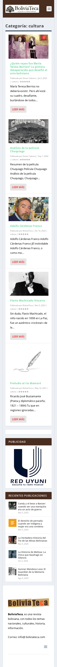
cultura (15, 81)
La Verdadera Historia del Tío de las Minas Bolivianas (32, 539)
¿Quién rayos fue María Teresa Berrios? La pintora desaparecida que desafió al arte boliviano (28, 68)
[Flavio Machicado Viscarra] (28, 284)
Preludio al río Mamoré (25, 383)
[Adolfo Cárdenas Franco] (28, 209)
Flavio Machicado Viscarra (27, 300)
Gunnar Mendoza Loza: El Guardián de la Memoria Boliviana (32, 572)
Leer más (18, 109)
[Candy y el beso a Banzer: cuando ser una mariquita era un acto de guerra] (12, 506)
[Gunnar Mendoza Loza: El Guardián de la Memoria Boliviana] (12, 571)
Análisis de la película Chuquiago (24, 149)
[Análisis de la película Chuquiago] (28, 131)
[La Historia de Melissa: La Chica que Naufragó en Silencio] (12, 554)
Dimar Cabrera (29, 78)
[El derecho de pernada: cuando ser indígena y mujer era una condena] (12, 523)
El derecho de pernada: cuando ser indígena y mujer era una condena (30, 523)
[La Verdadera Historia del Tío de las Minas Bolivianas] (12, 540)
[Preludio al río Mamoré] (28, 362)
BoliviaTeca (28, 230)
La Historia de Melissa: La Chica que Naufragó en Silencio (32, 554)
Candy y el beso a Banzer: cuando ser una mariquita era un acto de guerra (32, 506)
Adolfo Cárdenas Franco (26, 226)
